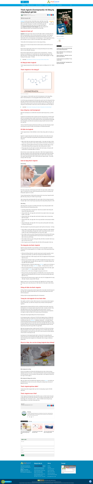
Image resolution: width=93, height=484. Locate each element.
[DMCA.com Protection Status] (41, 480)
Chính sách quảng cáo (51, 473)
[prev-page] (21, 435)
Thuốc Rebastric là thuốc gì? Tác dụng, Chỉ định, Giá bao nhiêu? (38, 59)
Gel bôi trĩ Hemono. (61, 38)
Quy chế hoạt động (51, 470)
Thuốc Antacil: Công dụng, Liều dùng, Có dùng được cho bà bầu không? (39, 107)
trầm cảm (35, 265)
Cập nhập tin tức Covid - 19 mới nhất (39, 476)
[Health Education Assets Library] (53, 1)
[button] (71, 5)
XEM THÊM (30, 421)
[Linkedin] (53, 15)
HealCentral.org (53, 480)
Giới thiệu (49, 467)
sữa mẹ (46, 380)
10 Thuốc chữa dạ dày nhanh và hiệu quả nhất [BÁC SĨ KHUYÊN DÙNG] (39, 7)
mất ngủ (41, 264)
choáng (29, 269)
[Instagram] (30, 417)
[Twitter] (49, 15)
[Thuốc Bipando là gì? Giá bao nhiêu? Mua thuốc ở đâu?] (37, 427)
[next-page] (22, 435)
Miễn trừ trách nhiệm (51, 471)
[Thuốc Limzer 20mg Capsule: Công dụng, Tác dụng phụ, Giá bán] (49, 427)
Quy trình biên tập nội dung (52, 474)
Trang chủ (22, 7)
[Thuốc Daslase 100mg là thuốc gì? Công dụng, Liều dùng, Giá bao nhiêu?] (26, 427)
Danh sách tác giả (40, 472)
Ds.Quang (24, 14)
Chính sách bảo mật (51, 468)
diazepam (33, 320)
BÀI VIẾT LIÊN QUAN (24, 421)
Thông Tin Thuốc (26, 7)
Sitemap (35, 472)
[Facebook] (48, 15)
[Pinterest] (51, 15)
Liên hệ (49, 465)
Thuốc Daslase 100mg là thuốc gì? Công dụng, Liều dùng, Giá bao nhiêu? (26, 432)
